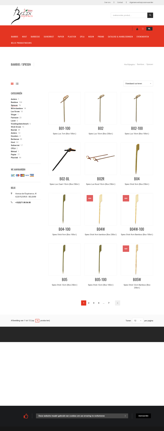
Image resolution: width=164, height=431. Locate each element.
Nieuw (91, 36)
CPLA (82, 36)
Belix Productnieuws (21, 43)
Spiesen (14, 105)
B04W (101, 229)
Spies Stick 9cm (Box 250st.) (137, 184)
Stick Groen (16, 127)
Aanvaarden (143, 416)
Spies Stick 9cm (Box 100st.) (64, 234)
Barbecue (35, 36)
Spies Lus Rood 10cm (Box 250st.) (100, 184)
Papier (61, 36)
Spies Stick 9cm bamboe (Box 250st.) (101, 234)
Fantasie (14, 118)
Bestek (14, 130)
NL (149, 29)
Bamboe (14, 36)
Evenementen (143, 36)
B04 (137, 178)
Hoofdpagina (129, 64)
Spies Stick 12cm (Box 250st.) (64, 285)
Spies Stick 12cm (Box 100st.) (100, 285)
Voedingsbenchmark (20, 124)
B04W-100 (137, 229)
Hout (24, 36)
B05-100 (100, 279)
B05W (137, 279)
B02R (100, 178)
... (103, 303)
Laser (13, 121)
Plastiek (72, 36)
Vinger (14, 115)
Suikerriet (49, 36)
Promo (101, 36)
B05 (64, 279)
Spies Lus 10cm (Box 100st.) (137, 134)
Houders (14, 136)
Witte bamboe (17, 108)
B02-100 (137, 128)
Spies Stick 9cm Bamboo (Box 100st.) (137, 234)
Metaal (14, 151)
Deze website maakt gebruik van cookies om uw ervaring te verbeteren (72, 416)
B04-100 (64, 229)
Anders (14, 99)
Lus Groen (15, 111)
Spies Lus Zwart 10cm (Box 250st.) (64, 184)
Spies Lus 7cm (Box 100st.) (64, 134)
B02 (100, 128)
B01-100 (64, 128)
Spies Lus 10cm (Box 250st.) (101, 134)
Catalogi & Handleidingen (120, 36)
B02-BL (64, 178)
